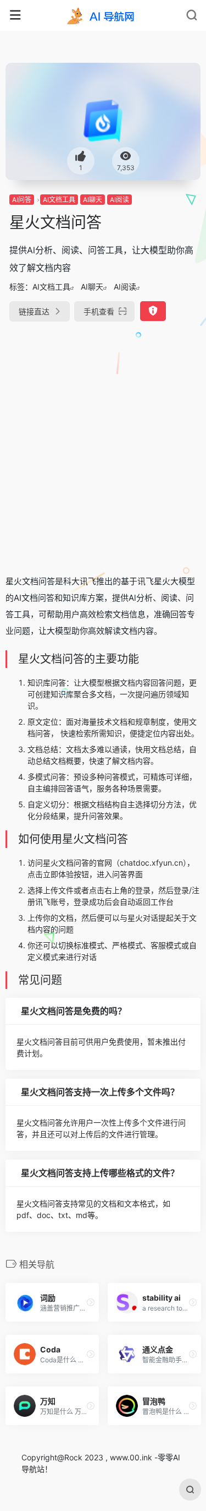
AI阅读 (119, 199)
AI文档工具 (59, 199)
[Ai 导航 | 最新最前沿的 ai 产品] (103, 15)
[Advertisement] (103, 443)
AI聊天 (92, 199)
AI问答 (21, 199)
